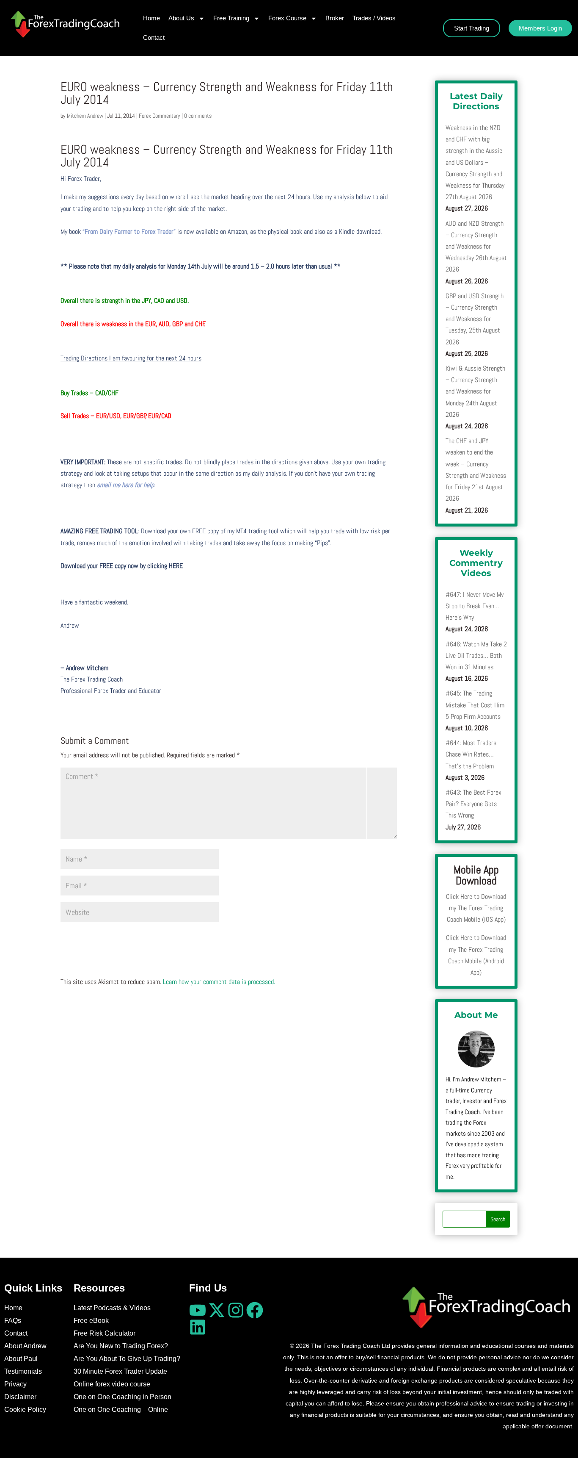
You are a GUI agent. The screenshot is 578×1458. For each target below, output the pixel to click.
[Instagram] (235, 1310)
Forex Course (287, 18)
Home (151, 18)
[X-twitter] (216, 1310)
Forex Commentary (159, 115)
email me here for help (125, 484)
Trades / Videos (374, 18)
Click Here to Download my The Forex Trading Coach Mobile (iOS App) (476, 908)
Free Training (231, 18)
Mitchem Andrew (85, 115)
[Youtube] (197, 1310)
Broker (334, 18)
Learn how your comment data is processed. (219, 981)
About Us (181, 18)
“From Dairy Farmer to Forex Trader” (129, 231)
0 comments (198, 115)
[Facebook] (254, 1310)
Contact (154, 37)
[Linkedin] (197, 1327)
